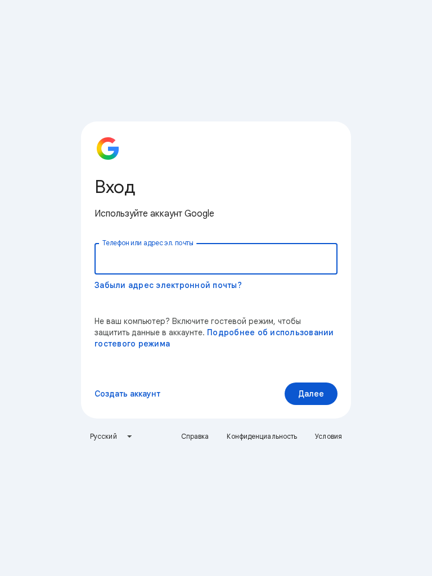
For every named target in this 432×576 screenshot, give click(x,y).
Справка (195, 436)
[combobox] (111, 437)
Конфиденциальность (262, 436)
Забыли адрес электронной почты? (168, 285)
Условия (328, 436)
